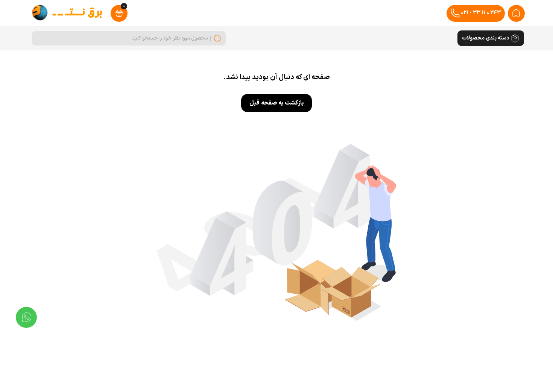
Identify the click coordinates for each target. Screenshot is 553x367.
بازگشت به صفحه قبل (276, 103)
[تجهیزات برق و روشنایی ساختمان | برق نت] (516, 13)
